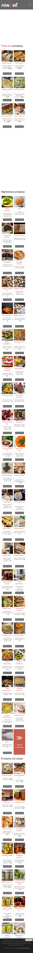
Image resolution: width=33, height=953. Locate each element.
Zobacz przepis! (7, 73)
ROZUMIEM (28, 939)
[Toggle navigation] (29, 4)
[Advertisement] (16, 26)
